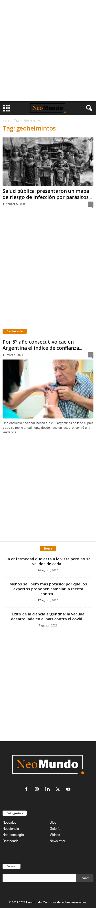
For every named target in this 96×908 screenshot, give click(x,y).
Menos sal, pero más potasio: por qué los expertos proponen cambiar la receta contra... (48, 588)
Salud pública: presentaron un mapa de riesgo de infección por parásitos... (47, 194)
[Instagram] (38, 789)
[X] (59, 789)
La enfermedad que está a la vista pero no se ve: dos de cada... (48, 561)
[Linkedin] (48, 789)
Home (6, 120)
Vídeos (55, 834)
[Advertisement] (48, 51)
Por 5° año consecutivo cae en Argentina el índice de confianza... (42, 344)
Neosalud (9, 822)
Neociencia (11, 828)
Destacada (10, 840)
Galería (55, 828)
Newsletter (57, 840)
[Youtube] (69, 789)
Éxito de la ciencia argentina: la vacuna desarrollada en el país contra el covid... (48, 616)
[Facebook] (27, 789)
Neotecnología (13, 834)
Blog (53, 822)
